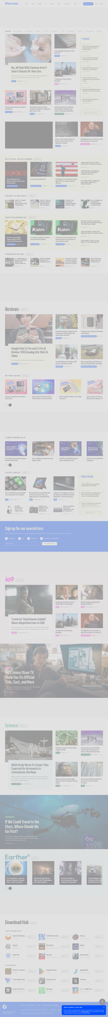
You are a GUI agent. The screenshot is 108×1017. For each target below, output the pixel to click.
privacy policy (85, 1011)
